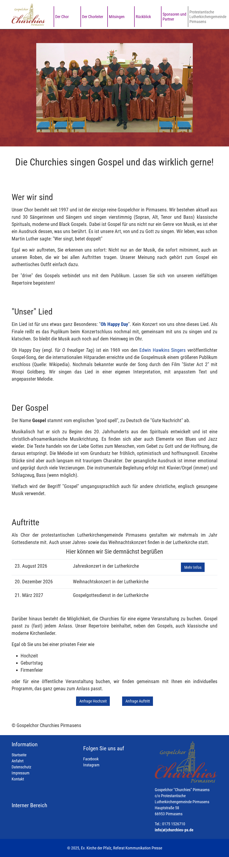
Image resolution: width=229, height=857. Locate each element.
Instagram (91, 765)
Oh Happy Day (114, 324)
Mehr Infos (192, 567)
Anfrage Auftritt (137, 701)
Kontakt (18, 779)
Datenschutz (21, 767)
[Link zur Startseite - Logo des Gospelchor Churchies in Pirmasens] (28, 14)
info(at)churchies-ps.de (174, 830)
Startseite (19, 755)
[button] (23, 87)
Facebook (91, 759)
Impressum (21, 773)
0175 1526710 (173, 824)
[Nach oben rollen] (218, 846)
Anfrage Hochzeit (93, 701)
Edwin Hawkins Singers (162, 350)
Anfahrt (17, 761)
